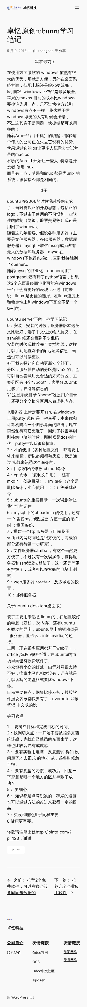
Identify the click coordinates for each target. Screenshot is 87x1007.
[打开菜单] (77, 8)
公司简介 (15, 942)
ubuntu (16, 850)
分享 (62, 51)
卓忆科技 (30, 8)
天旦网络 (70, 960)
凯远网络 (70, 952)
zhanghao (45, 51)
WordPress (19, 997)
